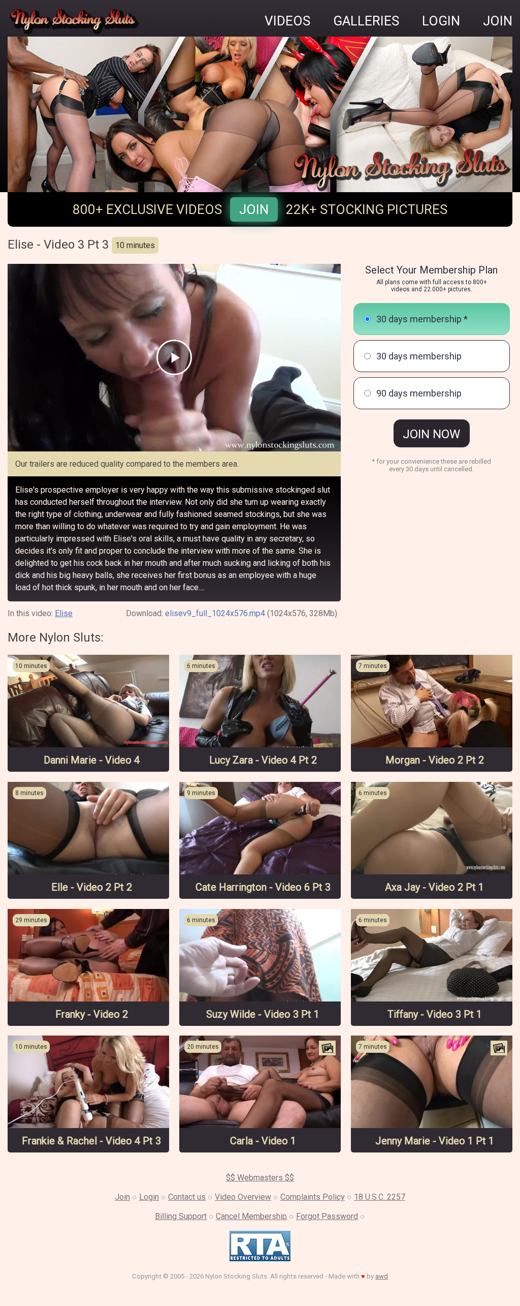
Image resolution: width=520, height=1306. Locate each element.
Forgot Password (327, 1216)
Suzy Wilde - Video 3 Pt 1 (262, 1014)
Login (149, 1197)
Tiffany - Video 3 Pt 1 (434, 1014)
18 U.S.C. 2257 (379, 1197)
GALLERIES (366, 20)
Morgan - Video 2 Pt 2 (434, 760)
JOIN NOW (431, 434)
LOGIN (441, 20)
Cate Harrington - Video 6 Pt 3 (263, 887)
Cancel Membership (251, 1216)
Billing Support (181, 1216)
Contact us (187, 1197)
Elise (64, 613)
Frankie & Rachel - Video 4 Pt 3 (91, 1141)
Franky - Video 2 (91, 1014)
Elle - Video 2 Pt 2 (91, 887)
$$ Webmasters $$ (260, 1177)
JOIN (497, 20)
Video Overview (243, 1197)
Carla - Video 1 (263, 1141)
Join (254, 209)
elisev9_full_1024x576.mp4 (215, 613)
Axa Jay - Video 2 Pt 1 (434, 887)
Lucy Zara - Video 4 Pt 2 (263, 760)
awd (381, 1276)
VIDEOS (287, 20)
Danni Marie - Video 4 (92, 760)
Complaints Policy (312, 1197)
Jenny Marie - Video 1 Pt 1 (434, 1141)
